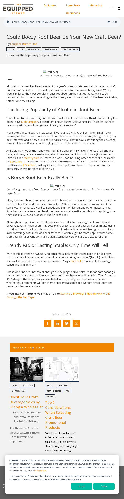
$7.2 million (29, 165)
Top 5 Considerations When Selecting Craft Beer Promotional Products (58, 415)
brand (50, 396)
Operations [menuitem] (73, 13)
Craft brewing (70, 49)
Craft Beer (33, 49)
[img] (109, 22)
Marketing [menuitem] (95, 5)
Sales (11, 49)
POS (67, 391)
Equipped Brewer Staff (23, 44)
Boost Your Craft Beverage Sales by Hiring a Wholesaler (26, 401)
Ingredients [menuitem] (73, 5)
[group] (62, 22)
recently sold (31, 158)
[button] (8, 22)
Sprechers (16, 161)
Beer (21, 49)
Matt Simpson (29, 121)
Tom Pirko (76, 261)
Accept (82, 486)
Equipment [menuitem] (50, 5)
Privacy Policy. (40, 471)
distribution (51, 49)
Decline (104, 486)
